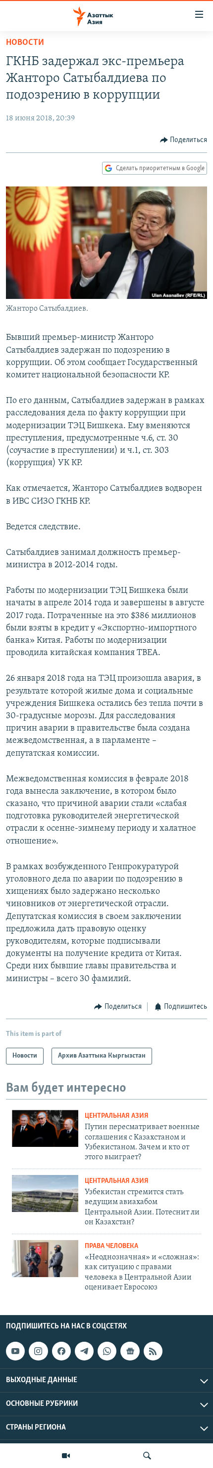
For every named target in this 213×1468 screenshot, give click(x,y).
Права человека (111, 1246)
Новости (25, 42)
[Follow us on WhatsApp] (107, 1351)
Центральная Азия (117, 1116)
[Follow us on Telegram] (84, 1351)
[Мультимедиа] (66, 1455)
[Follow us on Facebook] (61, 1351)
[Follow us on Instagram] (38, 1351)
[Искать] (147, 1455)
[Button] (184, 140)
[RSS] (153, 1351)
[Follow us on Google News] (129, 1351)
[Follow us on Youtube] (15, 1351)
